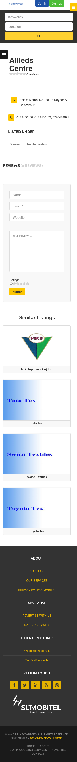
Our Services (36, 580)
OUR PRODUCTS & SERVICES (28, 750)
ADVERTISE (59, 750)
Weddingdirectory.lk (37, 651)
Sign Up (57, 3)
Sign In (42, 3)
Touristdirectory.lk (36, 660)
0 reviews (32, 74)
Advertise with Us (37, 615)
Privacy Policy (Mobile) (36, 590)
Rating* (14, 280)
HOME (31, 746)
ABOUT (44, 746)
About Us (37, 571)
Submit (17, 292)
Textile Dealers (36, 144)
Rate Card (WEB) (37, 625)
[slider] (17, 73)
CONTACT (38, 753)
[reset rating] (11, 283)
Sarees (15, 144)
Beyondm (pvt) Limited (46, 738)
